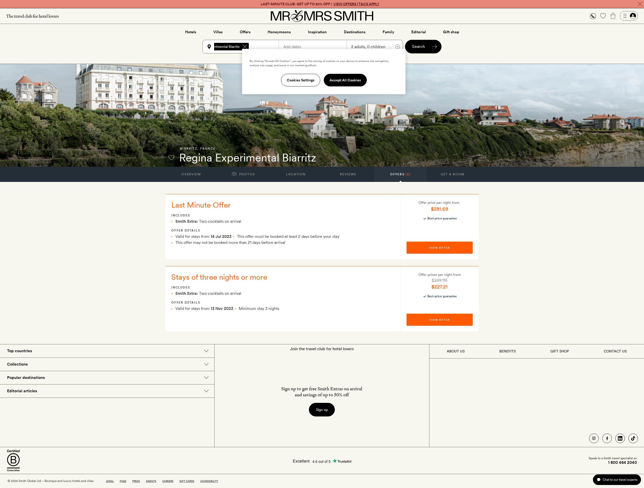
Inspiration (317, 32)
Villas (218, 32)
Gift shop (451, 32)
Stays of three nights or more (219, 276)
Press (136, 480)
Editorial (418, 32)
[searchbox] (266, 46)
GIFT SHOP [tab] (559, 351)
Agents (151, 480)
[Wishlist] (603, 16)
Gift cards (186, 480)
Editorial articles (22, 390)
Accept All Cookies (345, 80)
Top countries (19, 350)
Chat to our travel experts (620, 479)
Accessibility (209, 480)
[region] (324, 71)
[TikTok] (633, 438)
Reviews (348, 174)
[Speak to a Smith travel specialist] (593, 16)
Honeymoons (279, 32)
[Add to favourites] (171, 157)
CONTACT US (615, 351)
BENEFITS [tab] (507, 351)
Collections (17, 364)
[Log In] (629, 16)
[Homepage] (322, 16)
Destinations (355, 32)
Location (295, 174)
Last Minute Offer (201, 204)
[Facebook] (607, 438)
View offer (439, 247)
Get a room (453, 174)
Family (388, 32)
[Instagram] (594, 438)
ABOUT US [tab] (456, 351)
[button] (593, 16)
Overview (191, 174)
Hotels (190, 32)
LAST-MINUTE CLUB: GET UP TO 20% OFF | (320, 4)
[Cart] (613, 16)
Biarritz (188, 148)
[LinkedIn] (620, 438)
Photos (246, 174)
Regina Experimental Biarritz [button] (217, 47)
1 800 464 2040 (622, 462)
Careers (167, 480)
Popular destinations (26, 377)
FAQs (123, 480)
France (208, 148)
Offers (245, 32)
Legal (110, 480)
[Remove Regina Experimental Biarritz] (245, 47)
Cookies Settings (300, 80)
